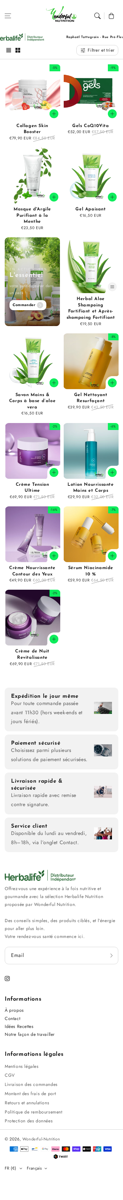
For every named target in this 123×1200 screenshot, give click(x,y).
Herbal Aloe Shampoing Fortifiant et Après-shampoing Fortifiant (91, 308)
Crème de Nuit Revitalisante (32, 654)
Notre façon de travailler (30, 1034)
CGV (10, 1075)
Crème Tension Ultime (32, 487)
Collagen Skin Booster (32, 129)
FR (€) (10, 1168)
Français (34, 1168)
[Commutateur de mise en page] (8, 51)
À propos (14, 1010)
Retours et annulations (27, 1103)
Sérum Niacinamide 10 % (90, 571)
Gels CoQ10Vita (90, 126)
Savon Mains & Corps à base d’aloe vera (32, 401)
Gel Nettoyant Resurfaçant (91, 398)
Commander (24, 305)
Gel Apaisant (90, 209)
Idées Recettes (19, 1026)
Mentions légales (22, 1066)
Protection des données (29, 1121)
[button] (8, 16)
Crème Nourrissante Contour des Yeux (32, 571)
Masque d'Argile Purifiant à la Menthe (32, 215)
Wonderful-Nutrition (41, 1139)
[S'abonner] (111, 955)
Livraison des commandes (31, 1084)
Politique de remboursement (33, 1112)
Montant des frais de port (30, 1093)
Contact (12, 1018)
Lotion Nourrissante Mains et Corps (90, 487)
